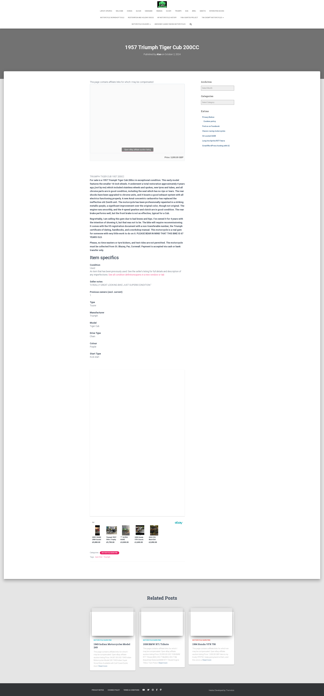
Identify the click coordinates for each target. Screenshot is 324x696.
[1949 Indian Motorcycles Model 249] (113, 622)
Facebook (157, 690)
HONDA (129, 11)
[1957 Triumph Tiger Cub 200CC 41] (108, 472)
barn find (98, 557)
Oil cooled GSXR (209, 136)
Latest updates (106, 11)
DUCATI (168, 11)
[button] (223, 17)
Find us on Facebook (210, 126)
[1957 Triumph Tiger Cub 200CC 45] (152, 501)
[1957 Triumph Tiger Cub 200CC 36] (137, 414)
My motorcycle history (167, 17)
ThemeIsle (230, 690)
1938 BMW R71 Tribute (156, 644)
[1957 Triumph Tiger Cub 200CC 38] (108, 443)
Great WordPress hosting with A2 (216, 146)
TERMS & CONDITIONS (131, 690)
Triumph (107, 557)
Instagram (153, 690)
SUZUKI (138, 11)
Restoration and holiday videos (141, 17)
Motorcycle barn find (109, 552)
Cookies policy (210, 121)
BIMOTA (203, 11)
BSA (186, 11)
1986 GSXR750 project (189, 17)
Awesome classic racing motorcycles (170, 24)
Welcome (119, 11)
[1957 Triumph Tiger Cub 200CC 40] (166, 443)
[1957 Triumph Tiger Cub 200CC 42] (137, 472)
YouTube (143, 690)
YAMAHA (159, 11)
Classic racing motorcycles (213, 131)
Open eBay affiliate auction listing (137, 149)
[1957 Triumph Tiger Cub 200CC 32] (108, 385)
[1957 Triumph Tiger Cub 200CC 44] (123, 501)
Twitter (148, 690)
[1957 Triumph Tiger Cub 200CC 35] (108, 414)
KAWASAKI (148, 11)
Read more (102, 666)
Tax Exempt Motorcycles (212, 17)
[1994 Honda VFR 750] (211, 622)
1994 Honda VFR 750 (204, 644)
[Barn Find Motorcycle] (162, 4)
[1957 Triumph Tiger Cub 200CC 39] (137, 443)
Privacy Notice (208, 117)
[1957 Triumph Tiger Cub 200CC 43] (166, 472)
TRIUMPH (178, 11)
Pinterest (161, 690)
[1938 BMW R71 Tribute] (162, 622)
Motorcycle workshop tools (112, 17)
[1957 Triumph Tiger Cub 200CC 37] (166, 414)
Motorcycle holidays (140, 24)
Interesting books (216, 11)
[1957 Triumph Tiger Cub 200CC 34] (166, 385)
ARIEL (194, 11)
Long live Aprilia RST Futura (213, 141)
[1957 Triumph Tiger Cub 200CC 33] (137, 385)
